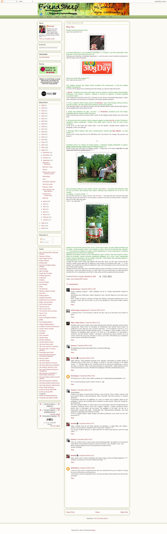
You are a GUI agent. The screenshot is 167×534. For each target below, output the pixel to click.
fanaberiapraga (75, 289)
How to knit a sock (44, 308)
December (46, 152)
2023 (43, 113)
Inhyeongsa (46, 176)
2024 (43, 110)
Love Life (111, 120)
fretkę (103, 189)
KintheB (95, 17)
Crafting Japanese (44, 275)
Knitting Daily (43, 263)
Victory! (45, 169)
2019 (43, 124)
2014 (43, 137)
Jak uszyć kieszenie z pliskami (48, 380)
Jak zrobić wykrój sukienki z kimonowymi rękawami (47, 355)
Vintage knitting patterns (46, 324)
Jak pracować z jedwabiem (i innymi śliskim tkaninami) (48, 373)
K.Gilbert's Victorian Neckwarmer (49, 326)
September (46, 160)
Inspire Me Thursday (45, 273)
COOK (64, 17)
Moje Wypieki (116, 131)
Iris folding (42, 331)
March (45, 214)
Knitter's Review (44, 260)
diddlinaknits (75, 468)
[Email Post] (100, 276)
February (46, 217)
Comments (45, 242)
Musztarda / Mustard (49, 181)
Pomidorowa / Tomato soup (47, 194)
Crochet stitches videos (46, 342)
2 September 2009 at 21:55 (84, 390)
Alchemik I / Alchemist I (47, 163)
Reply (72, 304)
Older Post (124, 512)
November (46, 155)
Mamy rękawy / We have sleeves (48, 190)
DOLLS (79, 17)
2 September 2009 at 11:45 (92, 322)
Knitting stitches (44, 295)
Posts (43, 239)
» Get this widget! (54, 408)
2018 (43, 126)
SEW (71, 17)
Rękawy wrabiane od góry (47, 291)
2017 (43, 129)
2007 (43, 225)
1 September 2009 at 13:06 (88, 289)
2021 (43, 118)
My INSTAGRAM (44, 57)
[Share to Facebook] (109, 276)
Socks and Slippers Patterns (47, 317)
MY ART (49, 17)
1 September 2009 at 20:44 (97, 310)
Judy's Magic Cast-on (45, 258)
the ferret (98, 195)
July (44, 204)
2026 (43, 105)
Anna (114, 52)
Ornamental (104, 111)
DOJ (110, 17)
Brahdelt (73, 358)
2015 (43, 134)
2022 (43, 116)
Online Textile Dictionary (46, 387)
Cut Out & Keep (44, 282)
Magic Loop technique (46, 302)
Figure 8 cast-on (44, 306)
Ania (80, 32)
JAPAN (87, 17)
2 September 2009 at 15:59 (86, 358)
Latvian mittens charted (46, 328)
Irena (44, 179)
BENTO (103, 17)
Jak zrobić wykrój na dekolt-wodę (49, 385)
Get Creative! (43, 284)
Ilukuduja (100, 103)
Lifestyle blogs (43, 337)
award (72, 279)
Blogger (93, 530)
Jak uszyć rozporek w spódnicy (48, 346)
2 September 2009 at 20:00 (87, 376)
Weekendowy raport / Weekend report (49, 172)
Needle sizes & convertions (47, 300)
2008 (43, 223)
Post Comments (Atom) (101, 518)
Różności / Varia (47, 167)
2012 (43, 142)
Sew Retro (42, 293)
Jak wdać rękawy (44, 360)
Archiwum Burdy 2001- (46, 392)
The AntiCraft (43, 289)
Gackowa (73, 345)
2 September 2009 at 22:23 (84, 439)
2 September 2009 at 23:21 (86, 455)
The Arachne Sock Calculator (48, 311)
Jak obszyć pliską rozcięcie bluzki (49, 383)
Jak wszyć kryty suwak (46, 344)
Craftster (42, 280)
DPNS (41, 320)
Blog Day (45, 198)
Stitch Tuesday (43, 271)
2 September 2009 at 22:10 (86, 423)
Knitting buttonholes (45, 297)
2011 (43, 145)
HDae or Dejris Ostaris (77, 322)
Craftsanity (42, 277)
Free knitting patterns (45, 322)
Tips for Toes (43, 313)
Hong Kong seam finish (46, 352)
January (45, 220)
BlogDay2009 (78, 279)
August (45, 201)
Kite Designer (75, 376)
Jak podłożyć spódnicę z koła (48, 367)
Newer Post (70, 512)
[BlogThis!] (105, 276)
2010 (43, 147)
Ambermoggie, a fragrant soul (80, 310)
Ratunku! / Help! (47, 187)
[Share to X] (107, 276)
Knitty (41, 286)
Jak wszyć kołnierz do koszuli (48, 363)
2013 (43, 139)
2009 (43, 150)
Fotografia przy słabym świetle (48, 398)
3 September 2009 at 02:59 (87, 468)
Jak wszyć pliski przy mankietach (49, 365)
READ (57, 17)
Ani (87, 30)
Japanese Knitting (44, 256)
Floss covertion (44, 335)
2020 (43, 121)
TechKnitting (43, 269)
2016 (43, 131)
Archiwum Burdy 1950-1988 (47, 389)
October (45, 158)
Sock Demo (42, 315)
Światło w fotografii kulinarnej (48, 395)
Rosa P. (70, 92)
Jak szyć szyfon (44, 358)
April (44, 212)
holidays (85, 279)
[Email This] (103, 276)
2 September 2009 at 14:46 (84, 345)
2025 (43, 108)
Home (41, 17)
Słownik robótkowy (45, 340)
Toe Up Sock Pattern (45, 304)
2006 (43, 228)
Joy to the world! (48, 184)
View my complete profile (47, 39)
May (44, 209)
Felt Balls (42, 333)
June (44, 206)
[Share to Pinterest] (111, 276)
